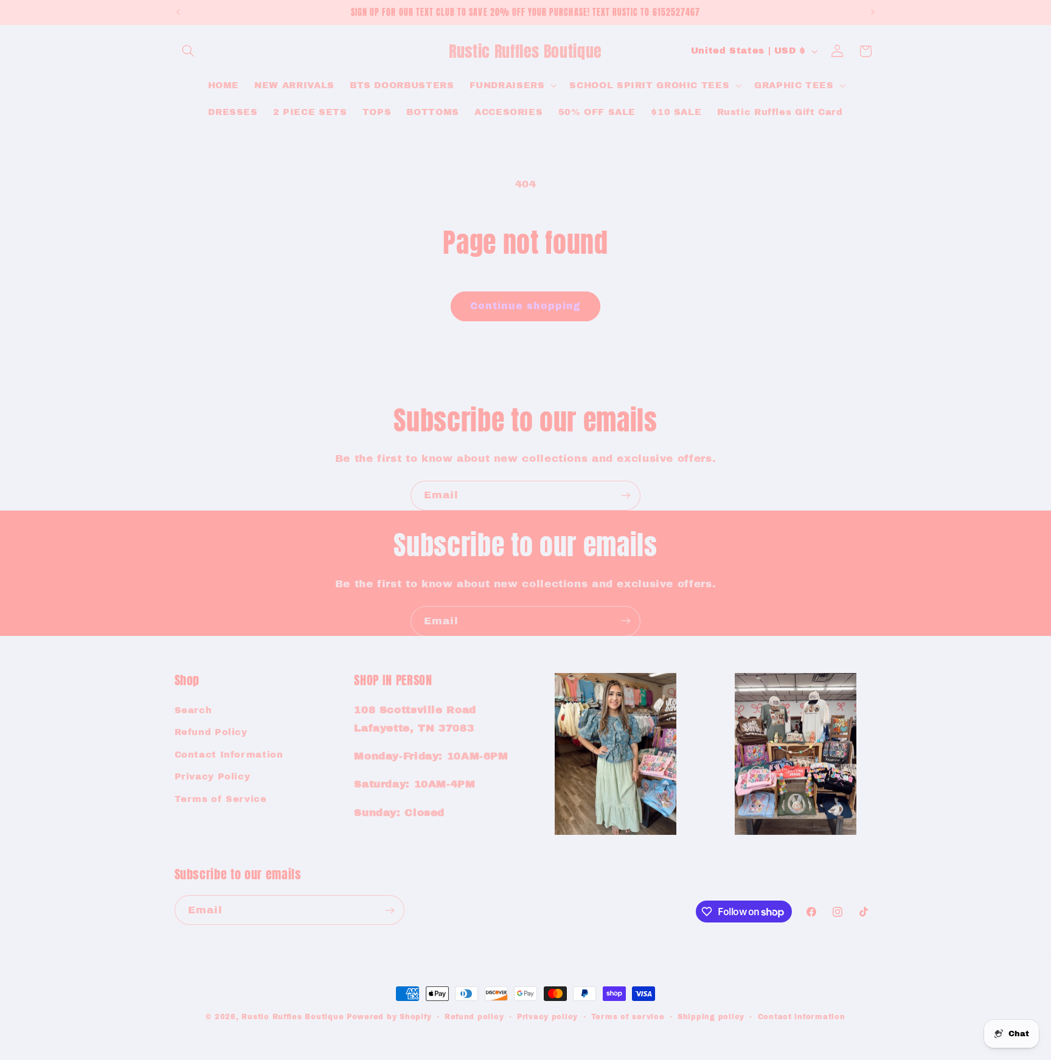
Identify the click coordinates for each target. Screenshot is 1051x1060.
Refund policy (474, 1016)
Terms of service (628, 1016)
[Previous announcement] (178, 12)
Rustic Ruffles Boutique (292, 1016)
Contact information (801, 1016)
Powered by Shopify (389, 1016)
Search (193, 710)
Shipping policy (711, 1016)
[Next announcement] (872, 12)
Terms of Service (221, 799)
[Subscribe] (626, 496)
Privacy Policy (213, 776)
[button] (189, 51)
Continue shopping (525, 306)
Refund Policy (211, 732)
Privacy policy (547, 1016)
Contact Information (229, 754)
